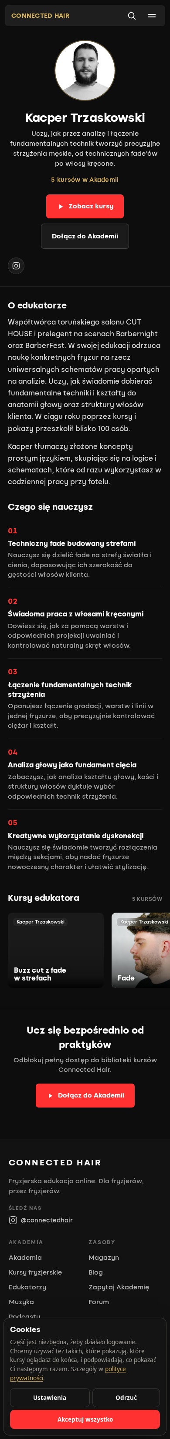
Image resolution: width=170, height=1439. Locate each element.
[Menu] (152, 15)
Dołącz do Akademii (85, 236)
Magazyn (103, 1258)
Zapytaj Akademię (118, 1287)
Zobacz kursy (90, 206)
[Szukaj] (132, 16)
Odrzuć (126, 1398)
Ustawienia (49, 1398)
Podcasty (24, 1317)
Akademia (25, 1258)
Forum (98, 1302)
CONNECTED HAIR (40, 16)
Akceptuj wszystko (85, 1419)
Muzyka (21, 1302)
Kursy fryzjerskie (35, 1272)
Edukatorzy (27, 1287)
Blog (95, 1272)
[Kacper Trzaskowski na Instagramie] (16, 266)
